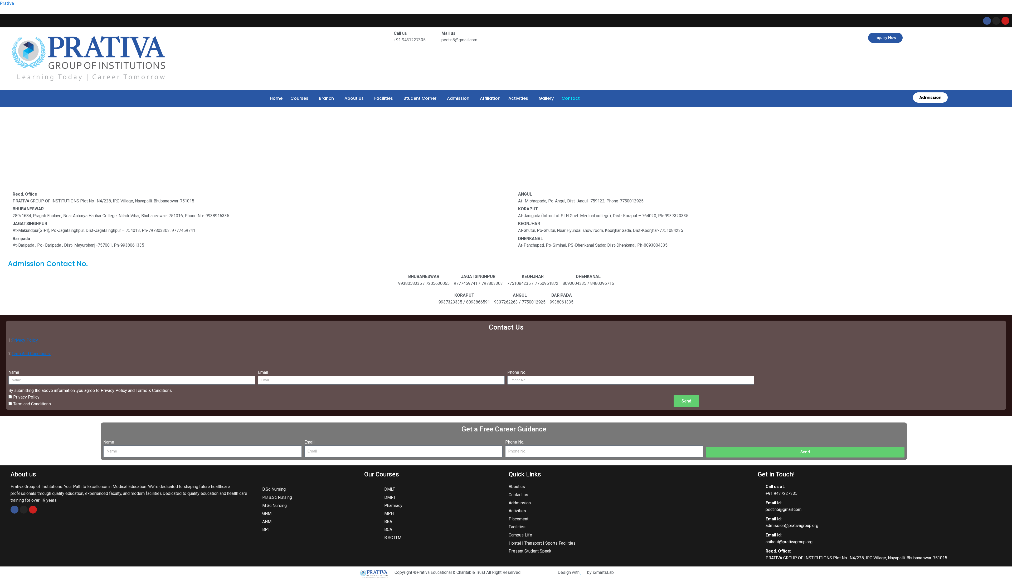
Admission (458, 98)
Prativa (7, 3)
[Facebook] (14, 510)
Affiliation (490, 98)
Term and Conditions (32, 403)
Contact (571, 98)
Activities (518, 98)
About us (354, 98)
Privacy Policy (25, 340)
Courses (299, 98)
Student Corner (419, 98)
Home (276, 98)
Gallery (546, 98)
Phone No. (516, 372)
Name (13, 372)
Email (263, 372)
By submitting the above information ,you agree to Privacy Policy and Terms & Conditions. (90, 390)
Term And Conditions (31, 353)
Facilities (383, 98)
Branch (326, 98)
